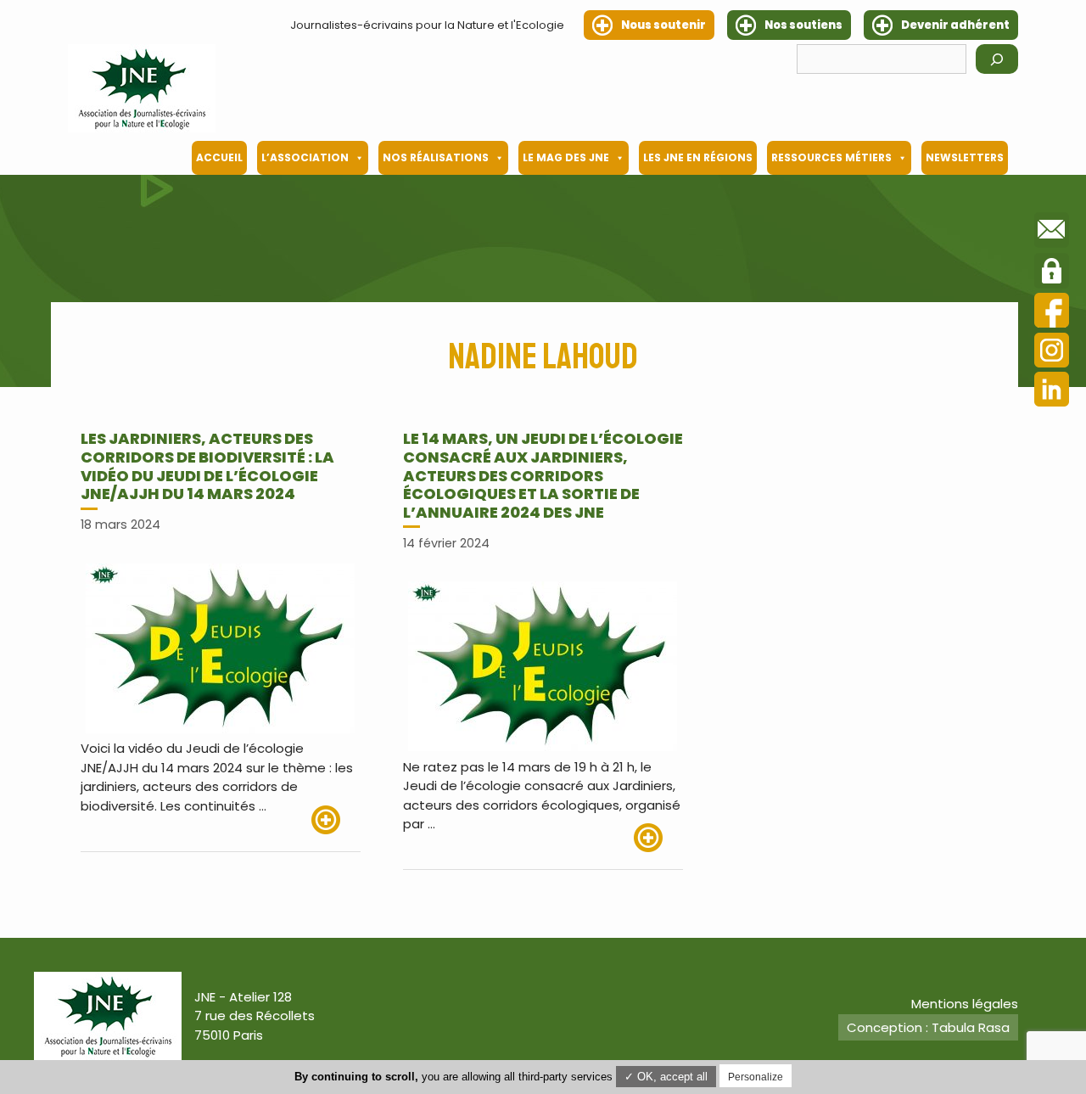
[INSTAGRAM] (1051, 353)
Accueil (219, 157)
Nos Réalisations (436, 157)
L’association (305, 157)
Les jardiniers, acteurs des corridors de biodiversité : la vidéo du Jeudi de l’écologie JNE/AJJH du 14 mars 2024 (207, 466)
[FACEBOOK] (1051, 313)
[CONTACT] (1051, 232)
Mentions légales (964, 1004)
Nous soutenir (663, 25)
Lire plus (336, 819)
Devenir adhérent (955, 25)
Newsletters (965, 157)
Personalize (755, 1077)
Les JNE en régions (698, 157)
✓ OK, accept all (666, 1076)
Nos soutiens (803, 25)
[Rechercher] (997, 59)
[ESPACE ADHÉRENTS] (1051, 273)
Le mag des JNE (566, 157)
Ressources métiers (831, 157)
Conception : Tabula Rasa (928, 1027)
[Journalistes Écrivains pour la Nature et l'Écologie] (142, 88)
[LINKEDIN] (1051, 392)
